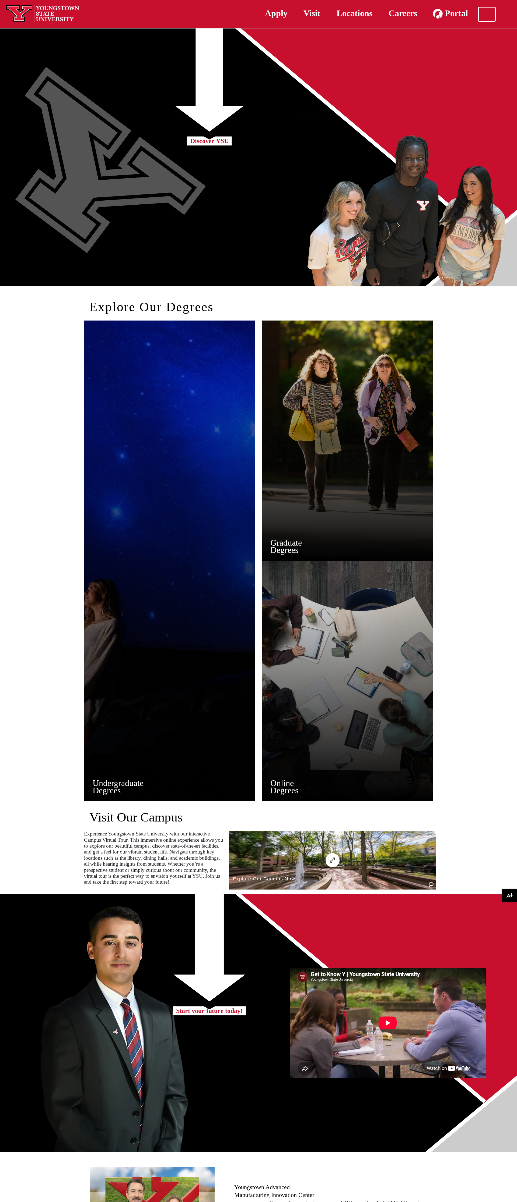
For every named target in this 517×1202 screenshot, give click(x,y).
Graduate (286, 542)
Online (282, 783)
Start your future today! (209, 1010)
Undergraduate (118, 783)
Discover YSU (209, 140)
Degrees (107, 790)
